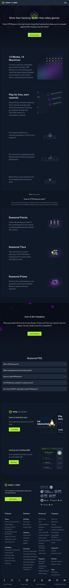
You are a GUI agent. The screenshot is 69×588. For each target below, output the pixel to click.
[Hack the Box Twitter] (19, 580)
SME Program (43, 573)
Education (26, 538)
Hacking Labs (9, 552)
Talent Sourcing (9, 542)
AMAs (40, 530)
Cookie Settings (7, 584)
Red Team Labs (9, 558)
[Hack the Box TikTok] (34, 580)
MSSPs (25, 543)
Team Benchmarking (29, 554)
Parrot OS (42, 550)
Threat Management (29, 559)
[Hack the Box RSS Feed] (42, 580)
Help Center (42, 553)
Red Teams (26, 522)
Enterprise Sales (56, 553)
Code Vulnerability (28, 562)
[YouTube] (50, 580)
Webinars (41, 527)
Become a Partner (56, 561)
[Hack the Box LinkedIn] (27, 580)
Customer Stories (44, 535)
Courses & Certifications (12, 522)
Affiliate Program (44, 571)
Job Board (8, 563)
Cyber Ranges (9, 524)
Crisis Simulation (28, 565)
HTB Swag (54, 572)
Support (53, 550)
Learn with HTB (43, 532)
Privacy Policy (24, 584)
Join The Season (34, 334)
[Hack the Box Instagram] (12, 580)
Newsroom (54, 522)
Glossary (41, 543)
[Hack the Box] (12, 485)
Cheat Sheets (43, 538)
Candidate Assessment (30, 557)
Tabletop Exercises (10, 539)
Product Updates (56, 540)
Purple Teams (27, 527)
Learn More (14, 429)
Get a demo (13, 499)
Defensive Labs (9, 555)
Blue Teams (26, 524)
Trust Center (55, 532)
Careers (53, 524)
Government (27, 535)
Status (53, 542)
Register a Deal (56, 564)
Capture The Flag (10, 536)
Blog (40, 522)
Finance (25, 540)
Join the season (34, 35)
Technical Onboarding (30, 551)
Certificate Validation (57, 530)
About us (54, 519)
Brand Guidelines (56, 527)
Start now (14, 462)
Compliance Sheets (44, 540)
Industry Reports (44, 524)
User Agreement (41, 584)
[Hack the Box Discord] (65, 580)
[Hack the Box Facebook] (4, 580)
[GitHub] (57, 580)
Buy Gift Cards (55, 575)
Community (42, 519)
